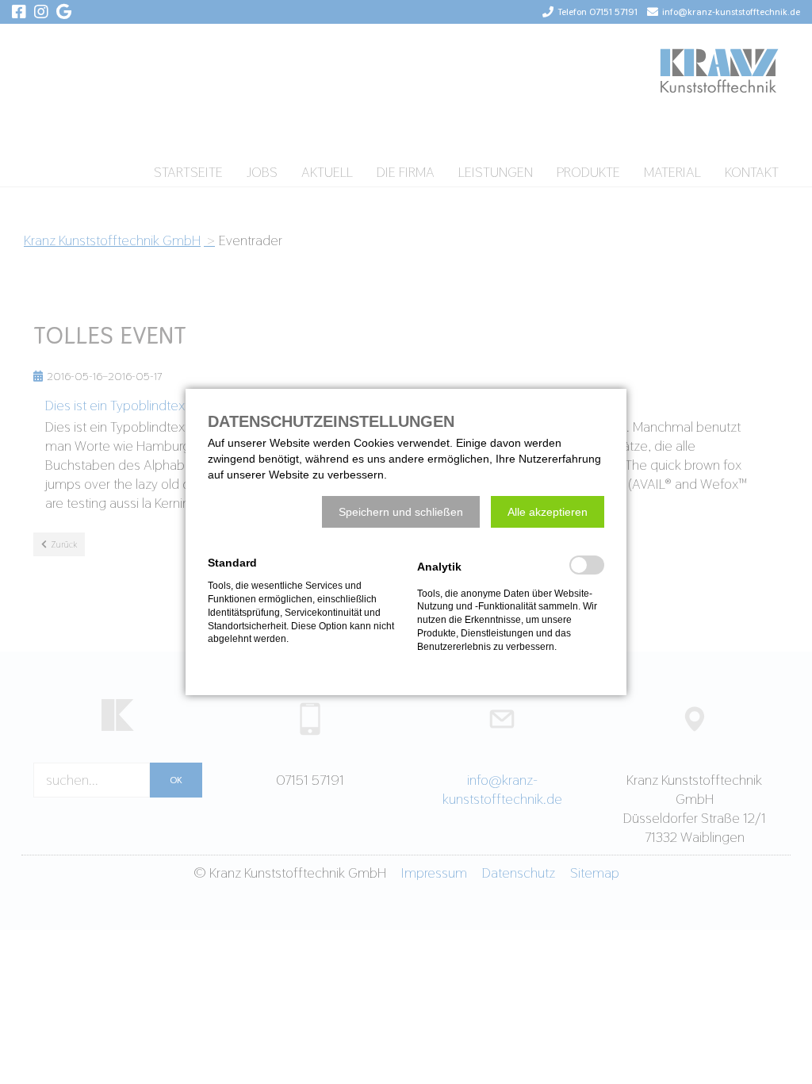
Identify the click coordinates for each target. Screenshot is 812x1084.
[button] (401, 512)
